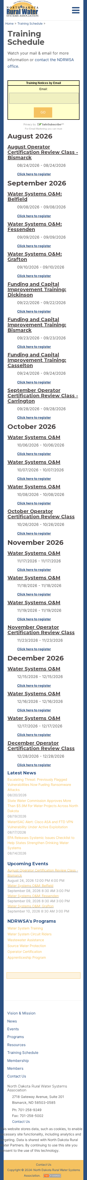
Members (15, 1068)
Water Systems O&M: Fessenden (34, 226)
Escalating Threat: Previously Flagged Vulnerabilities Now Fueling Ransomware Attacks (39, 784)
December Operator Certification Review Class (41, 745)
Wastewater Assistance (25, 940)
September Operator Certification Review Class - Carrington (42, 395)
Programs (15, 1036)
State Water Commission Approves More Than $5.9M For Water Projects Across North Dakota (42, 806)
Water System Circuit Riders (29, 934)
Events (13, 1029)
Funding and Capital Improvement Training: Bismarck (36, 324)
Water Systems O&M (33, 437)
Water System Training (25, 928)
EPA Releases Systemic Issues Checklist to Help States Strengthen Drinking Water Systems (40, 843)
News (12, 1021)
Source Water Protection (26, 946)
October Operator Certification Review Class (41, 514)
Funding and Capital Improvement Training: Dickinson (36, 289)
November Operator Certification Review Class (41, 629)
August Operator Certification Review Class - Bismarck (42, 152)
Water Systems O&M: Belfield (34, 196)
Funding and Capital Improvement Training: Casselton (36, 360)
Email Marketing (38, 128)
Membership (18, 1060)
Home (9, 23)
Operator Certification (24, 951)
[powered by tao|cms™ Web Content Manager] (52, 1175)
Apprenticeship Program (26, 957)
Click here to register (34, 174)
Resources (16, 1044)
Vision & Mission (21, 1013)
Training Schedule (30, 23)
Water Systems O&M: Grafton (34, 256)
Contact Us (16, 1076)
